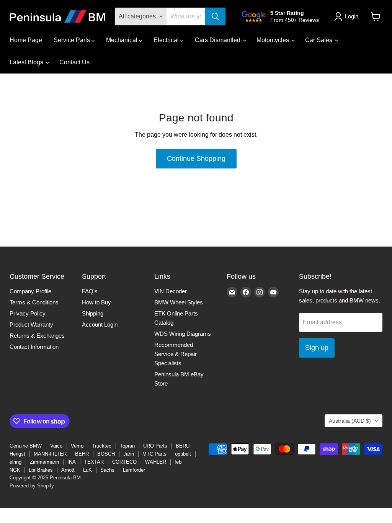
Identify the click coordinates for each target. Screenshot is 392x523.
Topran (127, 446)
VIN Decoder (170, 291)
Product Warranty (31, 324)
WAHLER (155, 462)
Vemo (77, 446)
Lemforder (134, 470)
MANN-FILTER (50, 454)
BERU (182, 446)
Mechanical (122, 40)
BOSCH (106, 454)
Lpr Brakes (41, 470)
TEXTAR (94, 462)
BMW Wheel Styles (178, 302)
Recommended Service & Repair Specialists (175, 354)
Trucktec (101, 446)
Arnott (68, 470)
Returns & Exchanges (37, 335)
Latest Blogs (27, 62)
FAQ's (90, 291)
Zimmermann (44, 462)
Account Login (100, 324)
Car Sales (319, 40)
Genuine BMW (26, 446)
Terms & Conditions (34, 302)
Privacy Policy (28, 313)
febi (179, 462)
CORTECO (124, 462)
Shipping (92, 313)
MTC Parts (154, 454)
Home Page (26, 40)
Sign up (316, 347)
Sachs (107, 470)
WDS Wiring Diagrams (182, 333)
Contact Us (74, 62)
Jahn (128, 454)
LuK (87, 470)
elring (15, 462)
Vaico (56, 446)
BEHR (82, 454)
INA (71, 462)
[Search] (215, 16)
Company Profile (30, 291)
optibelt (183, 454)
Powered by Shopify (32, 486)
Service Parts (72, 40)
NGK (15, 470)
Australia (350, 421)
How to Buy (96, 302)
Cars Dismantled (218, 40)
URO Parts (155, 446)
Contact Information (34, 346)
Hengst (17, 454)
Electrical (167, 40)
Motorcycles (273, 40)
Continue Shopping (196, 158)
